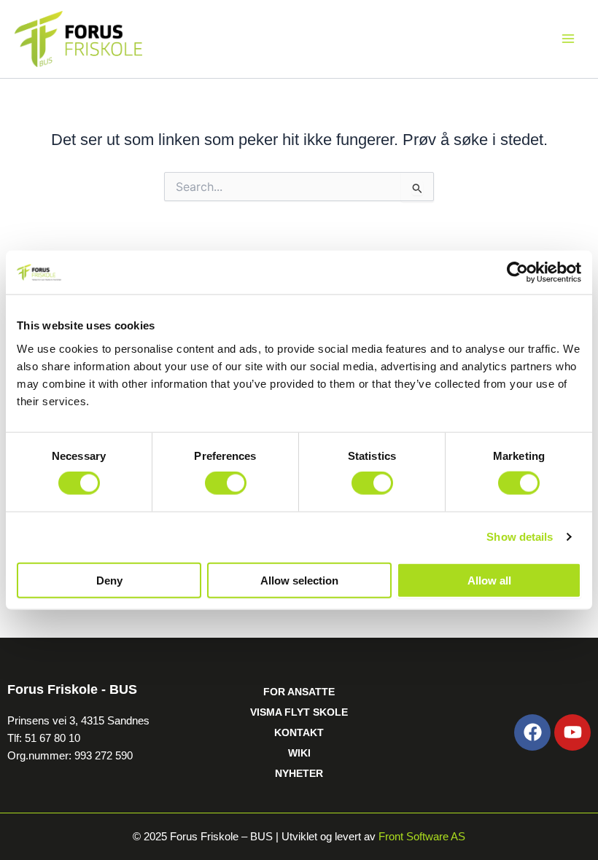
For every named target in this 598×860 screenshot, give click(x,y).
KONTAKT (299, 732)
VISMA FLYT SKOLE (299, 712)
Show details (519, 537)
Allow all (489, 580)
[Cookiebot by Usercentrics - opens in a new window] (517, 273)
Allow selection (299, 580)
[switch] (225, 483)
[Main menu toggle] (568, 38)
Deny (109, 580)
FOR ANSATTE (299, 691)
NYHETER (299, 773)
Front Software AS (421, 837)
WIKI (299, 753)
